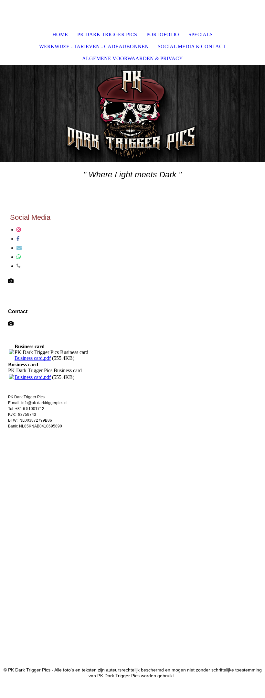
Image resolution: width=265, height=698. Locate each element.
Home (60, 34)
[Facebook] (17, 238)
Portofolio (162, 34)
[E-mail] (19, 247)
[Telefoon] (18, 266)
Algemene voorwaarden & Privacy (132, 58)
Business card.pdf (33, 358)
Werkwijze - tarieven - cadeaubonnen (94, 46)
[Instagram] (18, 229)
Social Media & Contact (192, 46)
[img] (132, 113)
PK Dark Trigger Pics (107, 34)
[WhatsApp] (18, 257)
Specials (200, 34)
